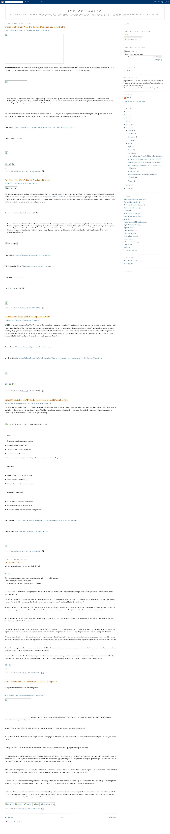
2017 (128, 111)
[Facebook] (9, 804)
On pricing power (12, 562)
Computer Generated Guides (133, 205)
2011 (128, 127)
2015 (128, 118)
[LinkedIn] (28, 804)
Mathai (128, 97)
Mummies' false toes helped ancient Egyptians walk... (32, 255)
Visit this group (157, 59)
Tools (125, 247)
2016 (128, 114)
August (130, 140)
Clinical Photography (131, 202)
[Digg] (36, 804)
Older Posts (113, 817)
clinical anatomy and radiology (134, 199)
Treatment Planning (130, 250)
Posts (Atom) (18, 822)
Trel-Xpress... (19, 138)
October (131, 134)
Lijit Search (127, 70)
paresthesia (127, 239)
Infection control (129, 233)
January (131, 181)
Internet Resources (130, 236)
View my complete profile (134, 101)
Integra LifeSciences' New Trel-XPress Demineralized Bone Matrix (35, 26)
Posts (128, 35)
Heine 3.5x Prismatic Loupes (133, 261)
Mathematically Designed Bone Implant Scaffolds (27, 316)
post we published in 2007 (55, 197)
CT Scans (127, 210)
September (132, 137)
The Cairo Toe (17, 277)
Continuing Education (131, 208)
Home (61, 817)
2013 (128, 121)
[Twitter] (19, 804)
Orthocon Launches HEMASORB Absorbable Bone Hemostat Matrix (36, 399)
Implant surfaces (129, 230)
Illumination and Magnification (134, 222)
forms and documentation (132, 216)
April (130, 146)
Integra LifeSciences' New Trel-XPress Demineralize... (145, 156)
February (131, 153)
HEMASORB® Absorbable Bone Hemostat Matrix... (32, 531)
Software (126, 244)
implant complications (131, 225)
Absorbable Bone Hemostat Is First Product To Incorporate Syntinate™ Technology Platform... (46, 520)
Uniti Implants (128, 263)
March (130, 150)
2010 (128, 185)
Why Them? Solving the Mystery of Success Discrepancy (31, 681)
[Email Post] (43, 171)
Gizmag (13, 288)
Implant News (128, 227)
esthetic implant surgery (132, 213)
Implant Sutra (85, 10)
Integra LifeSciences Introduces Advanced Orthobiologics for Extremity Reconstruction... (45, 127)
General (126, 219)
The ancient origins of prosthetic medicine (36, 266)
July (129, 143)
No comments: (35, 171)
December (131, 130)
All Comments (131, 39)
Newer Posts (9, 817)
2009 (128, 188)
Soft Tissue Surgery (130, 242)
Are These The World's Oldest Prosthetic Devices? (27, 179)
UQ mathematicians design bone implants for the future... (34, 347)
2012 (128, 124)
